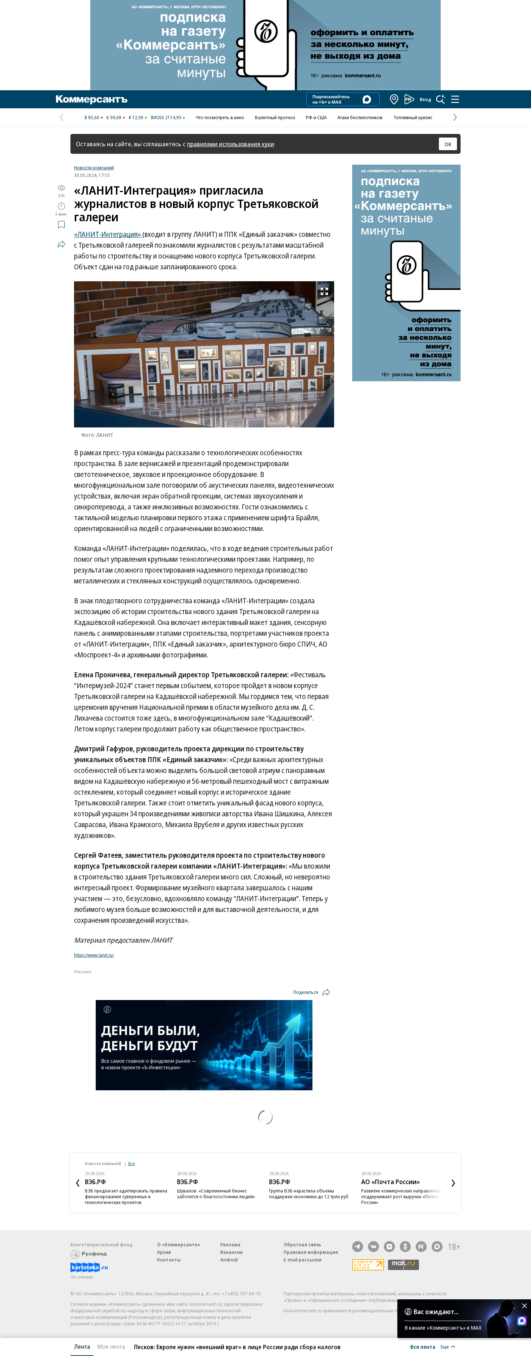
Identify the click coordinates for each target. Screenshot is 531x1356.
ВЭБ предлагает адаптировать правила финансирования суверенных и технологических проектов (126, 1196)
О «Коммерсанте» (178, 1244)
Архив (164, 1252)
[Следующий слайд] (453, 1183)
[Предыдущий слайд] (77, 1183)
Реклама (230, 1244)
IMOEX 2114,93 (166, 117)
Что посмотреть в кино (220, 117)
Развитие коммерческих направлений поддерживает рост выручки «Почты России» (401, 1196)
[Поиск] (440, 99)
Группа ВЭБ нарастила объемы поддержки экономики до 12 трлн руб (309, 1193)
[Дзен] (389, 1246)
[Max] (437, 1246)
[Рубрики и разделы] (455, 99)
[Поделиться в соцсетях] (61, 244)
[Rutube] (421, 1246)
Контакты (169, 1259)
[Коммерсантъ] (92, 99)
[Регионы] (394, 99)
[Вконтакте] (373, 1246)
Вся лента (422, 1346)
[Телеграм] (357, 1246)
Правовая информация (311, 1252)
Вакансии (231, 1252)
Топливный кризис (412, 117)
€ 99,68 (114, 117)
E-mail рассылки (302, 1259)
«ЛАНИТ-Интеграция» (108, 234)
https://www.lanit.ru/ (94, 955)
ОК (448, 144)
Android (229, 1259)
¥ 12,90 (136, 117)
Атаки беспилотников (360, 117)
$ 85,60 (92, 117)
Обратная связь (302, 1244)
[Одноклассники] (405, 1246)
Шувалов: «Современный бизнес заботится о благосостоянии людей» (216, 1193)
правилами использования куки (230, 144)
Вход (425, 99)
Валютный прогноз (275, 117)
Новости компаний (94, 167)
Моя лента (111, 1347)
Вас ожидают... (436, 1311)
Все (131, 1163)
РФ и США (316, 117)
